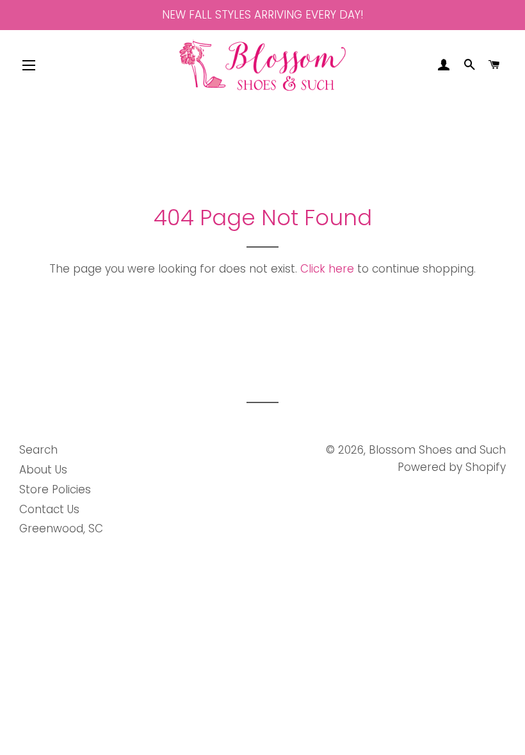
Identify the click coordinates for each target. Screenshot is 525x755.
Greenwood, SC (61, 528)
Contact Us (49, 509)
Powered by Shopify (452, 467)
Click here (327, 268)
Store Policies (55, 489)
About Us (43, 469)
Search (38, 449)
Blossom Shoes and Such (437, 449)
